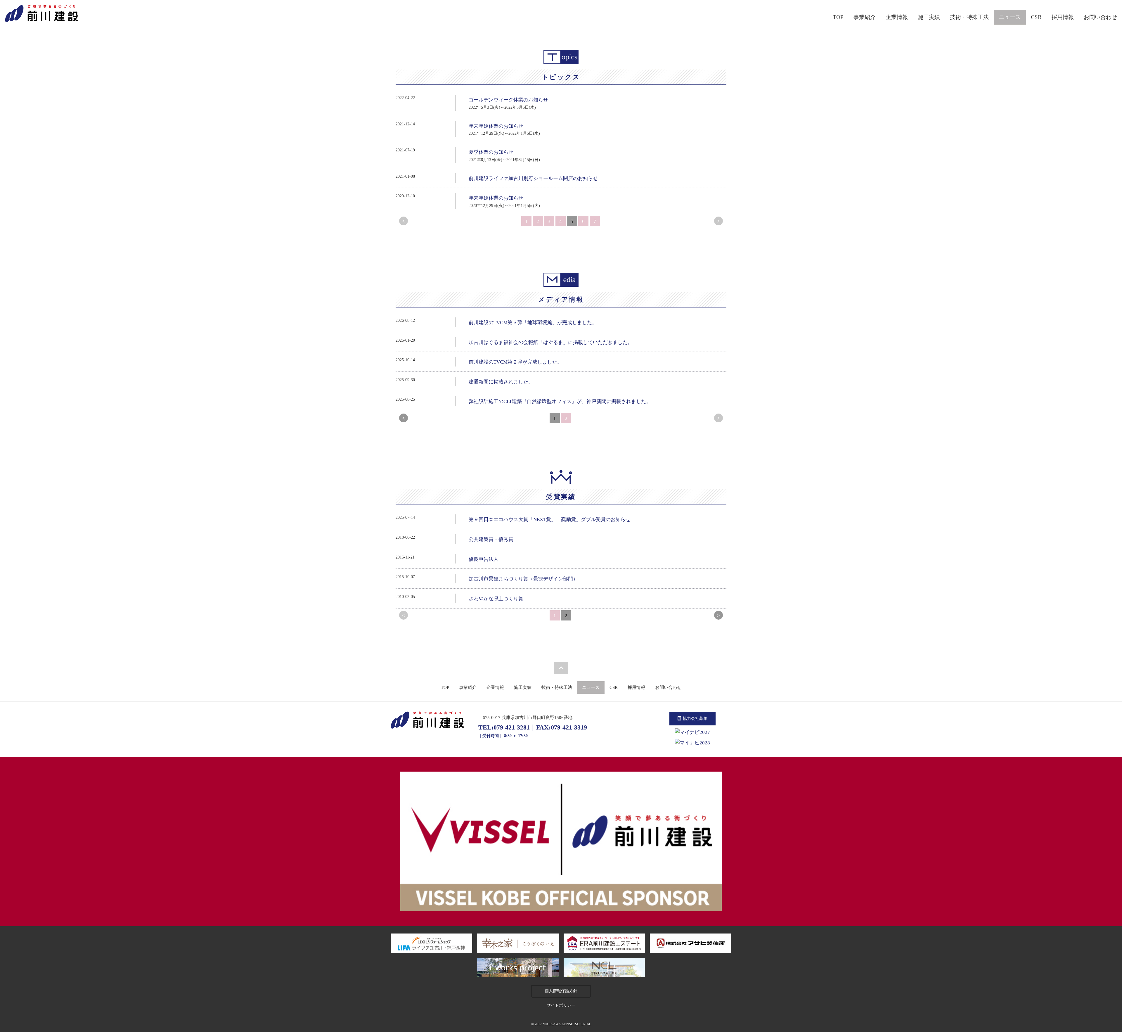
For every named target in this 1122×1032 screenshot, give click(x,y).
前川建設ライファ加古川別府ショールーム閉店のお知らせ (533, 178)
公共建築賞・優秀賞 (491, 539)
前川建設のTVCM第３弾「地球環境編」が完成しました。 (533, 322)
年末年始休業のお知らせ (496, 126)
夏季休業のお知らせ (491, 152)
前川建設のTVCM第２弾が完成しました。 (515, 362)
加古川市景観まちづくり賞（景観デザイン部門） (523, 579)
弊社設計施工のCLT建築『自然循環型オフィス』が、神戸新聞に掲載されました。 (560, 401)
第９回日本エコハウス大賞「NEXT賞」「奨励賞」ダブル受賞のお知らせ (550, 519)
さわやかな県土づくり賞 (496, 598)
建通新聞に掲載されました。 (501, 382)
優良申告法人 (483, 559)
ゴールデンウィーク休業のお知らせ (508, 100)
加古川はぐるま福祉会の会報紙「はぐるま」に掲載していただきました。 (551, 342)
